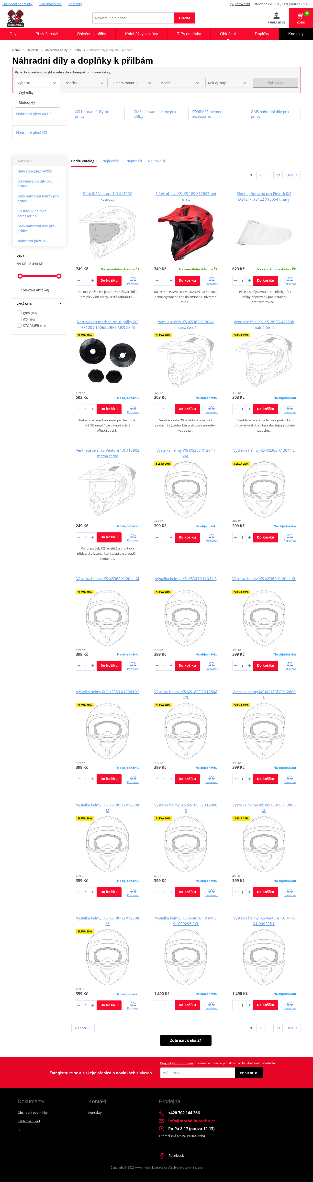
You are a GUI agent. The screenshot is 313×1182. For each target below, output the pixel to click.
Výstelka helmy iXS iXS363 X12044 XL (264, 578)
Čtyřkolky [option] (26, 92)
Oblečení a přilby (56, 50)
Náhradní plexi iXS (32, 241)
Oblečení (33, 50)
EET (20, 1129)
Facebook (176, 1155)
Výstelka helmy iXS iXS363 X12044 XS (107, 691)
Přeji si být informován (176, 1063)
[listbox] (37, 98)
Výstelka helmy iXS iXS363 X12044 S (185, 578)
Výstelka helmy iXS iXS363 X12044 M (107, 578)
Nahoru (81, 1028)
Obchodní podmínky (17, 4)
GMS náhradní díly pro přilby (36, 228)
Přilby (77, 50)
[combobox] (37, 83)
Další (290, 175)
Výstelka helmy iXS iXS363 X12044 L (264, 450)
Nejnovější (156, 161)
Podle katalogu (84, 161)
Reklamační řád (50, 4)
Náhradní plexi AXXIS (34, 171)
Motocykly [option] (27, 102)
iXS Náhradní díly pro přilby (34, 183)
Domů (16, 50)
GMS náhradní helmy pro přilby (38, 198)
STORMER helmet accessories (31, 213)
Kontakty (75, 4)
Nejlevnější (111, 161)
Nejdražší (134, 161)
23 (278, 175)
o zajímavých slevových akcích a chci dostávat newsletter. (218, 1063)
